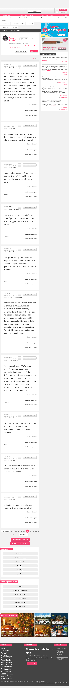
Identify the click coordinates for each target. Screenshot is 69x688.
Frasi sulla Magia (20, 594)
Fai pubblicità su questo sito (61, 659)
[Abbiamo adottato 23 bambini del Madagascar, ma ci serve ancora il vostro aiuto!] (42, 619)
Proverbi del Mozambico (20, 590)
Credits (44, 682)
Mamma (65, 74)
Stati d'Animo (16, 68)
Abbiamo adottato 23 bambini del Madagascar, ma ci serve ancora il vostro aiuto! (42, 622)
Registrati (63, 9)
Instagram (51, 11)
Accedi (63, 12)
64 (38, 531)
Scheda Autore (33, 39)
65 (13, 534)
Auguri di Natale (6, 23)
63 (36, 531)
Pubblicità (39, 682)
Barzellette (9, 656)
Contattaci (65, 682)
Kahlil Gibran (9, 674)
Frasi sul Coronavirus (20, 602)
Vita (14, 128)
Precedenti (6, 531)
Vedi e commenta (30, 65)
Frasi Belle (31, 23)
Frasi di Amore (20, 554)
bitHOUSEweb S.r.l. (31, 681)
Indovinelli (9, 17)
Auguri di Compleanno (5, 649)
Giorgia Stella (64, 61)
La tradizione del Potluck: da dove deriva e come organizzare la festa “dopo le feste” (15, 631)
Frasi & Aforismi (8, 68)
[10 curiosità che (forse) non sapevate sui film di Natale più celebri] (59, 631)
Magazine (64, 15)
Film (20, 17)
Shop (58, 655)
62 (33, 531)
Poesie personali (63, 97)
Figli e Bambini (16, 209)
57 (18, 531)
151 (17, 534)
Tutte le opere (6, 15)
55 (13, 531)
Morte (14, 167)
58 (21, 531)
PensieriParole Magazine (9, 615)
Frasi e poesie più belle (26, 15)
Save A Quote (60, 651)
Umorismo (26, 17)
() (54, 59)
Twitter (48, 11)
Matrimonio (3, 676)
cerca (36, 11)
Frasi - (12, 10)
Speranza (15, 252)
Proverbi (60, 17)
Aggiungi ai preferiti (19, 65)
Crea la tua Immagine (31, 110)
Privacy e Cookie (51, 682)
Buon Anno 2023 (6, 658)
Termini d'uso (59, 682)
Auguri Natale (4, 654)
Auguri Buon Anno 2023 (19, 23)
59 (24, 531)
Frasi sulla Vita (20, 562)
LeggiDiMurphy (60, 652)
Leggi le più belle (21, 51)
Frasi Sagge (14, 27)
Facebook (44, 11)
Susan (10, 64)
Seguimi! (24, 38)
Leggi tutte (34, 51)
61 (31, 531)
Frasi (3, 17)
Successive (23, 534)
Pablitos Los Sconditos (62, 82)
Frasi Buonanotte (6, 662)
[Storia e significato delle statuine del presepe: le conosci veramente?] (59, 619)
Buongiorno (5, 27)
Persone (65, 63)
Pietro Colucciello (63, 95)
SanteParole (60, 654)
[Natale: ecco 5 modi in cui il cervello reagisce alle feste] (42, 631)
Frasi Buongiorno (6, 664)
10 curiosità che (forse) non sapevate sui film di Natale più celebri (59, 634)
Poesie (15, 17)
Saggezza (15, 360)
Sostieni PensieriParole (54, 30)
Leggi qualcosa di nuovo (20, 540)
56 (16, 531)
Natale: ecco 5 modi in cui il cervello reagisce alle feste (42, 635)
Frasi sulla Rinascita (20, 598)
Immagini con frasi (47, 15)
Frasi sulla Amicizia (20, 558)
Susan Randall (12, 39)
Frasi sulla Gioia (20, 606)
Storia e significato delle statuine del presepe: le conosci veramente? (58, 622)
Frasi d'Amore (6, 666)
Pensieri (20, 586)
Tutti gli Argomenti (20, 543)
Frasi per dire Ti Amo (6, 670)
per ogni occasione (51, 17)
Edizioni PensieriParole (62, 657)
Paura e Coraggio (17, 297)
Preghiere (4, 20)
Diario (66, 17)
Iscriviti (31, 664)
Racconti (33, 17)
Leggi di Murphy (41, 17)
